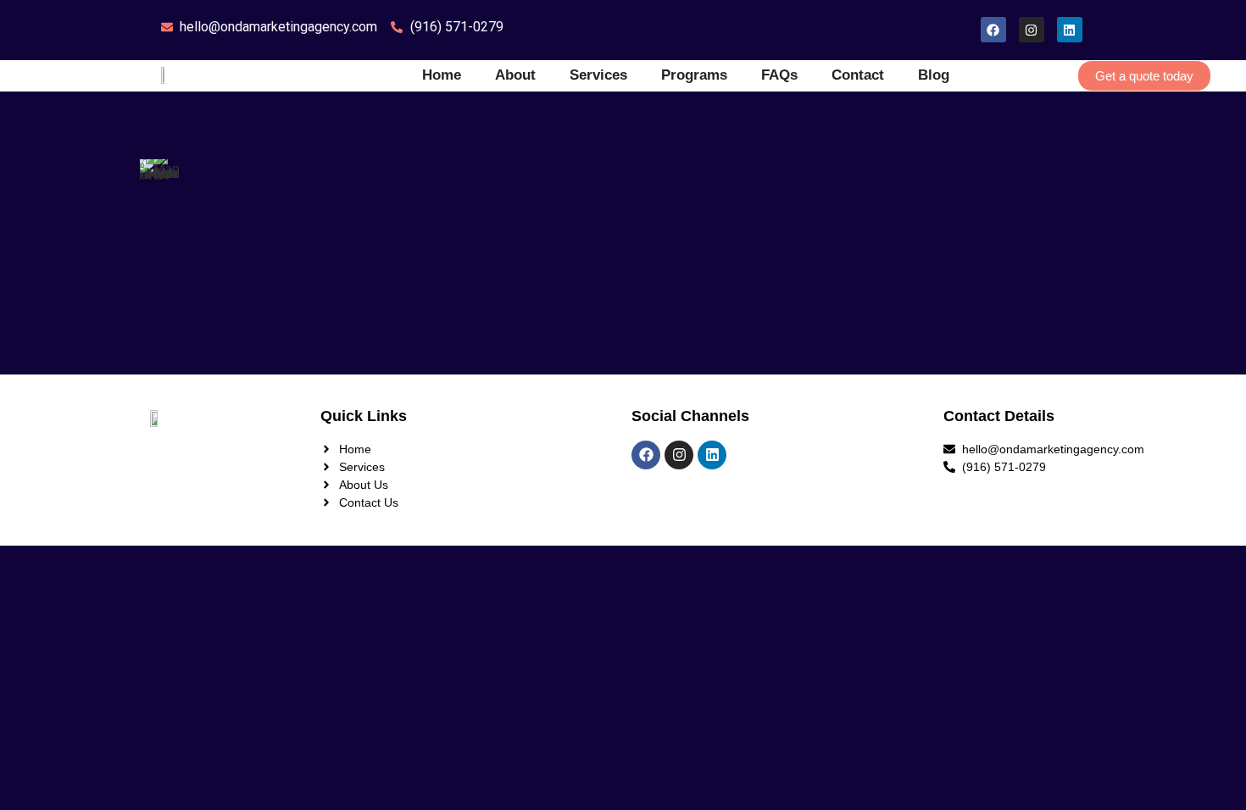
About (515, 75)
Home (441, 75)
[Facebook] (993, 29)
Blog (933, 75)
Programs (694, 75)
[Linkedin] (1069, 29)
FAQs (779, 75)
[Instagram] (1031, 29)
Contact (858, 75)
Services (598, 75)
